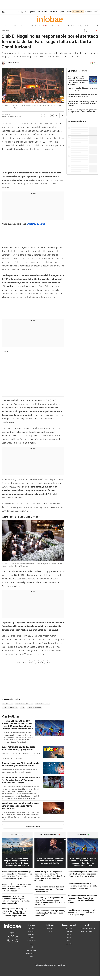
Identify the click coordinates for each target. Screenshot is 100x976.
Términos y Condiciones (87, 928)
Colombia (53, 12)
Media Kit (69, 944)
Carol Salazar (14, 63)
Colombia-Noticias (34, 708)
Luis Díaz (47, 26)
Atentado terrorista (42, 704)
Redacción (50, 928)
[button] (4, 12)
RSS (31, 956)
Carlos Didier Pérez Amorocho (10, 26)
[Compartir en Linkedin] (52, 115)
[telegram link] (12, 940)
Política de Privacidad (87, 931)
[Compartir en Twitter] (47, 115)
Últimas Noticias (31, 953)
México (68, 12)
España (61, 12)
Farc (22, 708)
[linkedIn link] (16, 940)
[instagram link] (16, 936)
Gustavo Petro (87, 26)
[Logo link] (50, 19)
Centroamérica (31, 950)
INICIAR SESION (92, 11)
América (31, 928)
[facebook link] (8, 936)
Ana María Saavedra (26, 26)
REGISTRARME (77, 11)
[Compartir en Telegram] (56, 115)
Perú (31, 947)
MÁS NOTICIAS (33, 826)
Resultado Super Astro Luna (73, 26)
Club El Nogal (7, 704)
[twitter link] (12, 936)
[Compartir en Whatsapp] (38, 115)
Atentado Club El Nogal (24, 704)
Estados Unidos (43, 12)
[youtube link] (8, 940)
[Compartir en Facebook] (43, 115)
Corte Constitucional (10, 708)
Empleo (50, 931)
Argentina (32, 12)
